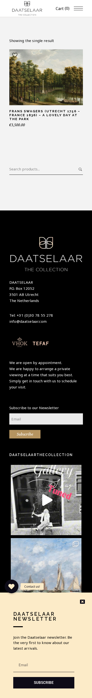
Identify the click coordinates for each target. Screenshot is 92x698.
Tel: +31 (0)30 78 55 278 (31, 315)
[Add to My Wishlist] (15, 55)
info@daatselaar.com (28, 321)
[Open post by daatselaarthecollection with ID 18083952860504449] (46, 500)
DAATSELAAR (21, 282)
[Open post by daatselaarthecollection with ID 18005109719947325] (46, 573)
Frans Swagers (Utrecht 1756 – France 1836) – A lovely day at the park (44, 115)
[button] (11, 586)
